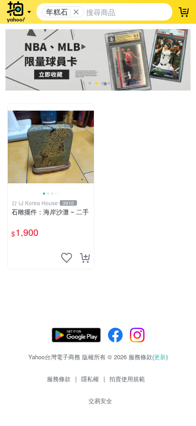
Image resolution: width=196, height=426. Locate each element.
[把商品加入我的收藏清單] (66, 257)
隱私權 (90, 378)
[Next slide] (88, 146)
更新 (160, 356)
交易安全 (100, 400)
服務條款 (59, 378)
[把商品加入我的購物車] (84, 257)
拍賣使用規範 (127, 378)
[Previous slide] (14, 146)
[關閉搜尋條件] (76, 12)
